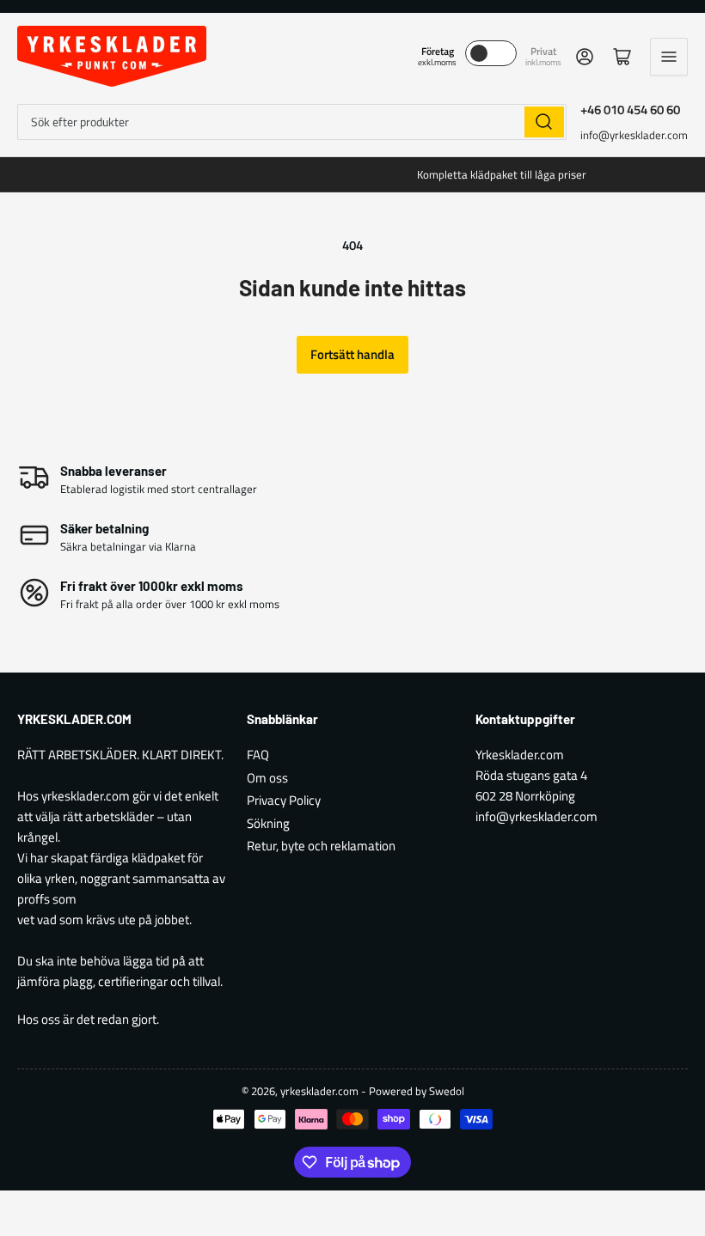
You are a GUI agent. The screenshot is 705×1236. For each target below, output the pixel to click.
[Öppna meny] (669, 57)
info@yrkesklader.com (634, 134)
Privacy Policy (284, 800)
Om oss (267, 778)
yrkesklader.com (319, 1090)
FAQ (258, 754)
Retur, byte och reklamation (321, 845)
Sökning (268, 823)
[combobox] (292, 122)
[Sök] (544, 122)
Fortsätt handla (352, 354)
